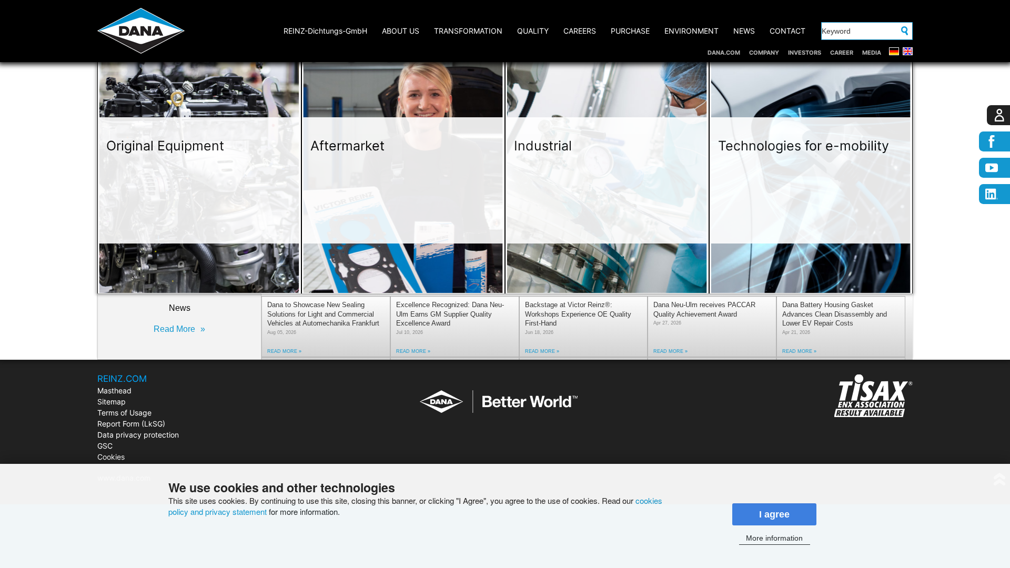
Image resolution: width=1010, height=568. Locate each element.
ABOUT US (400, 30)
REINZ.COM (122, 378)
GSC (105, 445)
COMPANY (764, 52)
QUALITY (533, 30)
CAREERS (579, 30)
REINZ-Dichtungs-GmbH (325, 30)
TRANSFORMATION (468, 30)
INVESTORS (804, 52)
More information (774, 538)
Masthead (114, 390)
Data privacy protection (138, 434)
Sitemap (111, 401)
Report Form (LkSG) (131, 423)
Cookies (111, 456)
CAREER (841, 52)
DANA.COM (724, 52)
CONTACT (787, 30)
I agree (774, 514)
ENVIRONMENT (691, 30)
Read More (174, 328)
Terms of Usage (124, 412)
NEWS (744, 30)
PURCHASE (630, 30)
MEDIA (871, 52)
